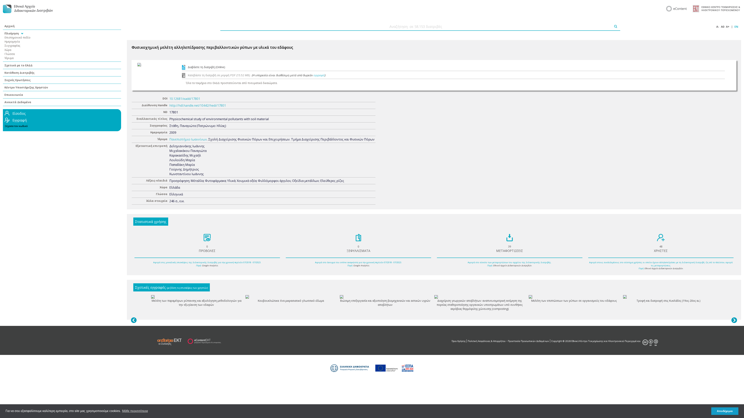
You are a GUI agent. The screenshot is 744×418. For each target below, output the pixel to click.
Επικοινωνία (13, 95)
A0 (722, 26)
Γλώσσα (9, 54)
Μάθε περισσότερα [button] (135, 411)
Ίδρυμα (9, 58)
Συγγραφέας (12, 45)
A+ (727, 26)
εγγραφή (319, 75)
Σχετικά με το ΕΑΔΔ (18, 65)
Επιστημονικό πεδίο (17, 37)
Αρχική (9, 26)
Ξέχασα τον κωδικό (16, 126)
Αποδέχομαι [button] (725, 411)
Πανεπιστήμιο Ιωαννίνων (188, 139)
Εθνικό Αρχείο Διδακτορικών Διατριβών (512, 265)
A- (717, 26)
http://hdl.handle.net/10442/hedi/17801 (197, 105)
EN (736, 26)
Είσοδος (19, 113)
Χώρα (7, 50)
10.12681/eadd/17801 (184, 99)
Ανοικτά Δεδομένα (17, 102)
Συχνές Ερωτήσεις (17, 80)
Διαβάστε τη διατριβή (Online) (206, 67)
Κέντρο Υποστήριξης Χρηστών (26, 87)
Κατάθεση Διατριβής (19, 73)
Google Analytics (210, 265)
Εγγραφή (19, 120)
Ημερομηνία (12, 41)
